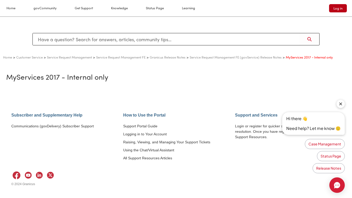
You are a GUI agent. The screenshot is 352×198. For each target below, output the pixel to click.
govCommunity (45, 7)
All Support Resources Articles (147, 158)
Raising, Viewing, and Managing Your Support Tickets (166, 142)
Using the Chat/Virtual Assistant (148, 150)
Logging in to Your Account (145, 134)
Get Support (84, 7)
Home (10, 7)
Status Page (155, 7)
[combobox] (166, 39)
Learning (188, 7)
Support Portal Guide (140, 126)
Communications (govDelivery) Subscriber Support (52, 126)
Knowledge (119, 7)
